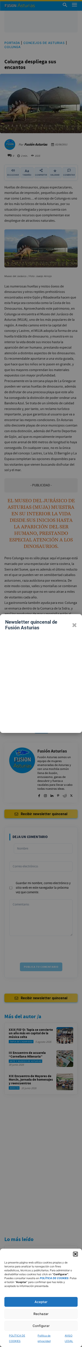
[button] (75, 1254)
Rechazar (41, 1314)
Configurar (41, 1326)
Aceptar (41, 1302)
